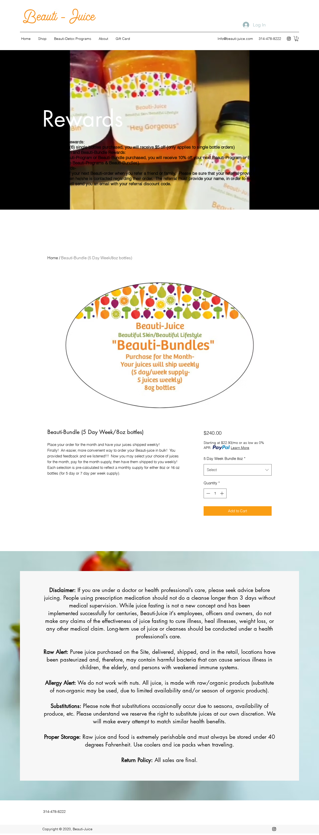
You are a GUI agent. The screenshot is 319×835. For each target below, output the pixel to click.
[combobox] (238, 470)
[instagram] (288, 38)
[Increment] (222, 493)
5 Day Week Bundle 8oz (224, 458)
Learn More (240, 447)
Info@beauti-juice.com (235, 38)
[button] (297, 38)
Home (52, 257)
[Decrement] (207, 493)
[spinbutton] (215, 493)
